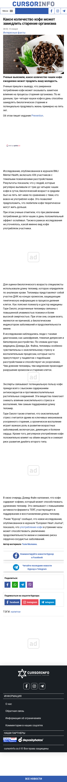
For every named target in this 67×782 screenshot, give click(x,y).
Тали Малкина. (29, 544)
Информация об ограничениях (23, 718)
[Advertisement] (33, 131)
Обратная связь (14, 710)
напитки (15, 611)
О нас (8, 703)
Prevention (37, 115)
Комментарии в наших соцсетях (24, 725)
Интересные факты (14, 32)
